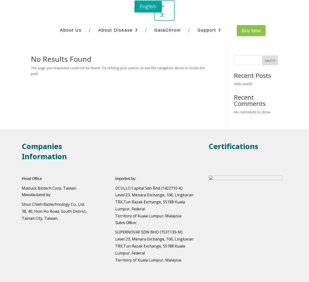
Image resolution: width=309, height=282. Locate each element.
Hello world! (243, 84)
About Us (71, 30)
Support (206, 30)
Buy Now (251, 30)
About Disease (115, 30)
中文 (162, 10)
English (148, 6)
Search (270, 60)
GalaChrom (167, 30)
